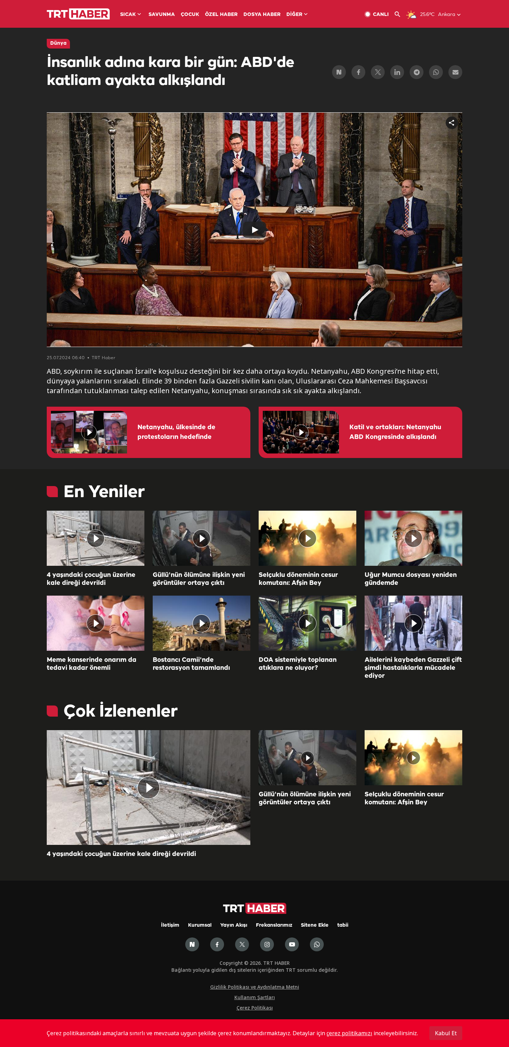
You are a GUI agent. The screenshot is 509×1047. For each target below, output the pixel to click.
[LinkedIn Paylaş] (397, 72)
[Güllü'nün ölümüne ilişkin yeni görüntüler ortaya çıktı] (201, 538)
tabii (342, 925)
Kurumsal (200, 925)
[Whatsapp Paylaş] (436, 72)
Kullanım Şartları (254, 997)
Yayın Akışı (233, 925)
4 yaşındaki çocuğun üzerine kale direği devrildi (91, 579)
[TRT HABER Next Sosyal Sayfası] (192, 944)
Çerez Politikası (254, 1007)
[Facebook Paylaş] (358, 72)
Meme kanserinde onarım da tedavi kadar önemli (91, 664)
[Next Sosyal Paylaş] (339, 72)
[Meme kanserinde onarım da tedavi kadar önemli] (95, 623)
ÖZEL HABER (221, 14)
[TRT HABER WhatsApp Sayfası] (317, 944)
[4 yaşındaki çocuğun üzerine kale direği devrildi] (95, 538)
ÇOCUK (190, 14)
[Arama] (400, 14)
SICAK (128, 14)
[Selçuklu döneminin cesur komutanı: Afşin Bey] (307, 538)
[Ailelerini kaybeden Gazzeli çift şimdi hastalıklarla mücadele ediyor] (413, 623)
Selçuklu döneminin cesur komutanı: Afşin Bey (298, 579)
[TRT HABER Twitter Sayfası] (242, 944)
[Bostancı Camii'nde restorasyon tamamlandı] (201, 623)
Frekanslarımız (274, 925)
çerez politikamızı (349, 1033)
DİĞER (294, 14)
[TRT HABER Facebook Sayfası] (217, 944)
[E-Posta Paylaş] (455, 72)
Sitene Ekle (315, 925)
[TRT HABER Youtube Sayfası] (292, 944)
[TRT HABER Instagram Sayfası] (267, 944)
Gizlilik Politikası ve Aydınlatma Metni (254, 987)
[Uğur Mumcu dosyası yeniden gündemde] (413, 538)
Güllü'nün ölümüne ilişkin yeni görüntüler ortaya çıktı (199, 579)
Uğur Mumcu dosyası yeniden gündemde (411, 579)
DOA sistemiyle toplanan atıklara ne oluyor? (298, 664)
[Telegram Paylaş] (416, 72)
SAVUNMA (162, 14)
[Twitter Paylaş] (378, 72)
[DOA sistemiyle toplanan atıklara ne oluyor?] (307, 623)
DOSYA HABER (261, 14)
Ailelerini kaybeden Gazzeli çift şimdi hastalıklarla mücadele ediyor (413, 668)
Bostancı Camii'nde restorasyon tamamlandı (191, 664)
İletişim (170, 925)
